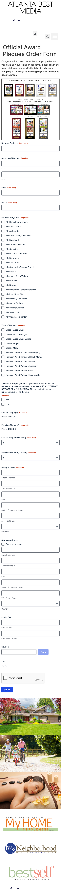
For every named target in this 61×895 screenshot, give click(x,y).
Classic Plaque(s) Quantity (18, 437)
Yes (7, 399)
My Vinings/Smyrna (15, 307)
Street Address (8, 478)
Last (3, 179)
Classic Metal (12, 348)
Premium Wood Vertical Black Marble (23, 375)
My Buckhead (12, 240)
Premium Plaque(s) (15, 425)
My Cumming (12, 249)
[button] (35, 33)
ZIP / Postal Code (9, 521)
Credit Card (6, 617)
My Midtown (11, 280)
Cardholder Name (9, 638)
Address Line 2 (8, 488)
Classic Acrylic (12, 343)
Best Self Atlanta (13, 226)
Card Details (6, 627)
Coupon (5, 647)
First (3, 168)
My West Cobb (13, 312)
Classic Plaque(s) (14, 412)
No (7, 404)
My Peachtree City (14, 294)
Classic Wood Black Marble (18, 339)
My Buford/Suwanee (15, 244)
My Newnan (11, 285)
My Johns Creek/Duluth (17, 276)
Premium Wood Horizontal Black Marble (24, 357)
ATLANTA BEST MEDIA (30, 8)
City (3, 499)
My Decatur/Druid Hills (16, 253)
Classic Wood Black (15, 330)
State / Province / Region (12, 510)
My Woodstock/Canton (16, 317)
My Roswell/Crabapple (16, 298)
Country (5, 532)
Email (8, 187)
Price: (4, 416)
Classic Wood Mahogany (17, 334)
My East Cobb (12, 262)
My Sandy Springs (14, 303)
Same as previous (14, 544)
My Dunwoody (12, 258)
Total (3, 661)
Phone (9, 202)
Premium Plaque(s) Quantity (19, 452)
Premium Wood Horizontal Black (20, 361)
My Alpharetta (12, 231)
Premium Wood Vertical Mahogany (22, 366)
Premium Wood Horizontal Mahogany (23, 352)
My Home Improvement (17, 222)
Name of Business (14, 143)
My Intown (11, 271)
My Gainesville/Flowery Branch (20, 267)
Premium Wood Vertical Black (19, 370)
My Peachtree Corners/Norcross (21, 289)
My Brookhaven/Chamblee (18, 235)
